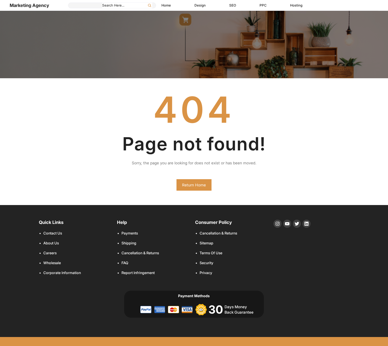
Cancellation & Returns (140, 253)
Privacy (206, 272)
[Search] (149, 5)
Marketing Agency (29, 5)
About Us (51, 243)
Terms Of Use (211, 253)
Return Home (194, 185)
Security (206, 263)
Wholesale (52, 263)
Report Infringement (138, 272)
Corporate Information (62, 272)
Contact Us (52, 233)
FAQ (124, 263)
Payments (129, 233)
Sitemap (206, 243)
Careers (50, 253)
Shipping (128, 243)
